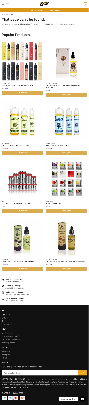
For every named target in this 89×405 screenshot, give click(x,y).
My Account (7, 333)
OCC (3, 201)
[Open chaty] (82, 399)
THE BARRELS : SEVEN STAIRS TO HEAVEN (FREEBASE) (63, 87)
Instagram (6, 355)
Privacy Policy (7, 324)
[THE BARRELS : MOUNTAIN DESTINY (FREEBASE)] (66, 237)
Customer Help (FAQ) (10, 336)
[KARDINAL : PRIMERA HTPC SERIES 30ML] (22, 60)
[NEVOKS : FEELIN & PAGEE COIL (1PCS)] (22, 178)
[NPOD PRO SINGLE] (66, 178)
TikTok (4, 358)
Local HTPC (6, 83)
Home (4, 15)
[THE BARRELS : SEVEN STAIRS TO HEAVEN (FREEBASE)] (66, 60)
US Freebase (6, 143)
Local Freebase (51, 83)
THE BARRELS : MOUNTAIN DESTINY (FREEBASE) (65, 262)
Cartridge (49, 201)
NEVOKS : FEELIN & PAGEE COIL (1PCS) (17, 204)
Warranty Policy (8, 343)
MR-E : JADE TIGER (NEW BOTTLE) (15, 146)
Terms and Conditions (11, 339)
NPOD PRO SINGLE (53, 204)
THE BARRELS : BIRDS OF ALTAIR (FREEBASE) (19, 262)
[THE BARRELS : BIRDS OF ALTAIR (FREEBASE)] (22, 237)
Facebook (6, 351)
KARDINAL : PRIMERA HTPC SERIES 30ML (18, 86)
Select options (22, 93)
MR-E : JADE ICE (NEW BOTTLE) (58, 146)
